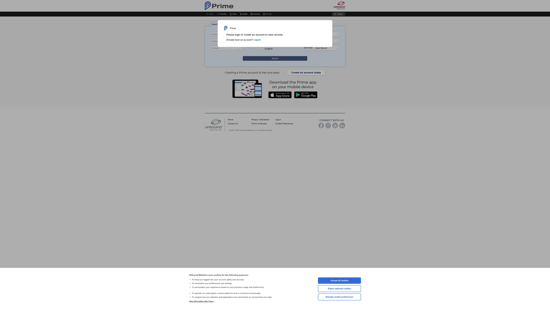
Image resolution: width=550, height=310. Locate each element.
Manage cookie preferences (339, 297)
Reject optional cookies (339, 288)
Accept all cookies (339, 280)
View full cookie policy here (201, 301)
